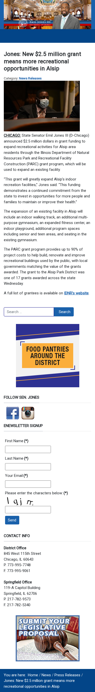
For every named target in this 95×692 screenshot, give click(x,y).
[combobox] (29, 311)
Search (64, 312)
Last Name (16, 458)
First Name (16, 441)
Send (12, 520)
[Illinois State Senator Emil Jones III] (47, 14)
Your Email (16, 475)
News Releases (30, 78)
